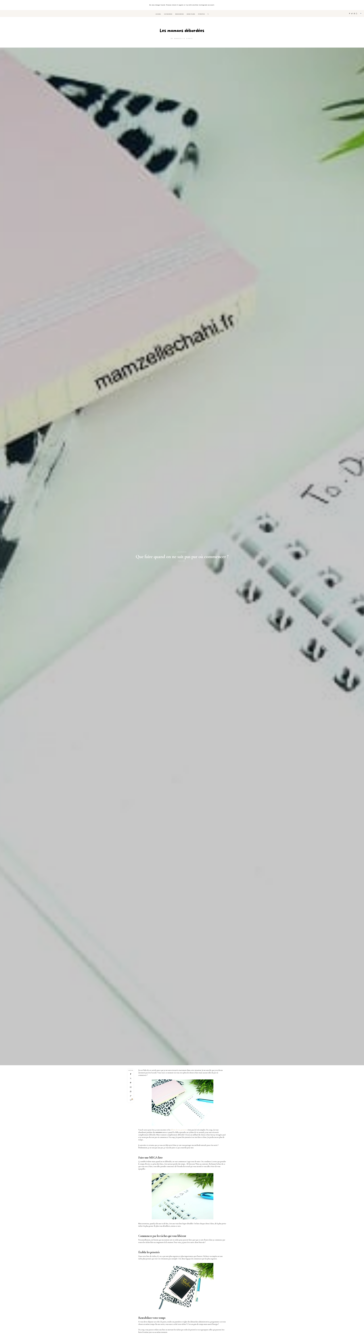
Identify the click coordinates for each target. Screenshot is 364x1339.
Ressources (179, 14)
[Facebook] (131, 1074)
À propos (201, 14)
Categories (168, 14)
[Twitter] (131, 1078)
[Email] (131, 1087)
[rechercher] (208, 13)
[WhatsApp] (131, 1091)
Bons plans (191, 14)
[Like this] (130, 1100)
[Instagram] (354, 13)
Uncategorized (181, 552)
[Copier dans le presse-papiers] (131, 1096)
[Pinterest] (349, 13)
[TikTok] (352, 13)
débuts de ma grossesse (179, 1130)
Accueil (158, 14)
